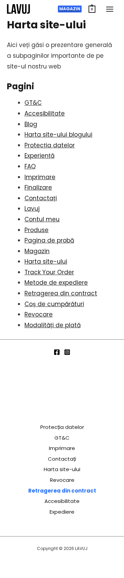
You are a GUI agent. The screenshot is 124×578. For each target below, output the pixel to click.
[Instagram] (67, 352)
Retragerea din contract (60, 293)
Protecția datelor (49, 145)
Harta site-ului (45, 261)
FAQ (30, 166)
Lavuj (32, 208)
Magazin (37, 251)
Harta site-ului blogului (58, 134)
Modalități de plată (52, 325)
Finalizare (38, 187)
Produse (36, 230)
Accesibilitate (44, 113)
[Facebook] (57, 352)
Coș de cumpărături (54, 304)
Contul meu (42, 219)
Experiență (39, 156)
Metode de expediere (56, 282)
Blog (30, 124)
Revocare (38, 314)
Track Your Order (49, 272)
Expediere (62, 511)
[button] (70, 9)
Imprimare (39, 177)
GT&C (33, 103)
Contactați (40, 198)
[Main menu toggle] (109, 9)
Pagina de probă (49, 240)
